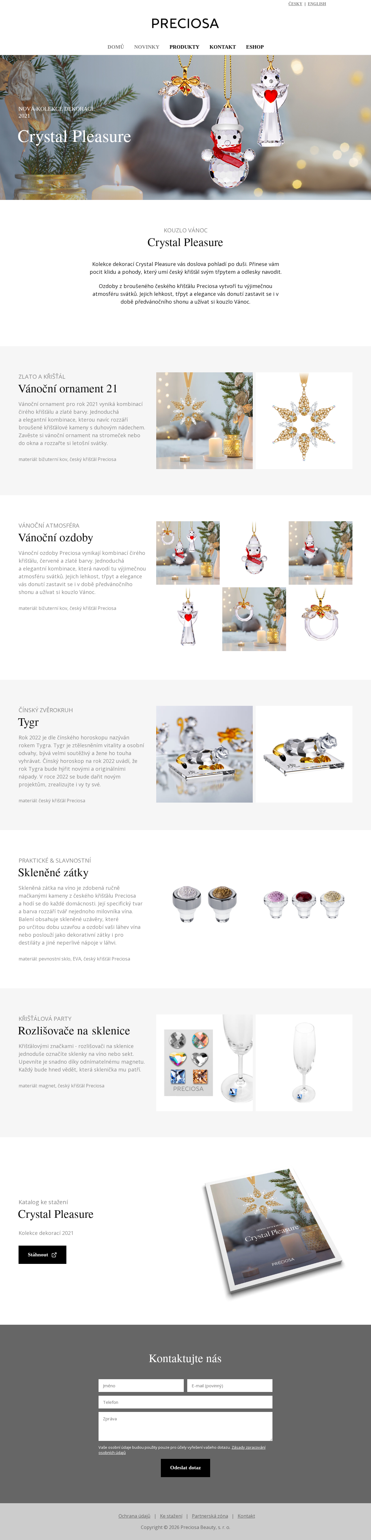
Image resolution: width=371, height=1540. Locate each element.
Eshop (255, 47)
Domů (116, 47)
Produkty (184, 47)
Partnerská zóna (210, 1516)
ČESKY (295, 4)
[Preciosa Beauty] (185, 23)
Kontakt (223, 47)
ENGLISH (317, 4)
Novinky (146, 47)
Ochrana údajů (134, 1516)
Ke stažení (171, 1516)
